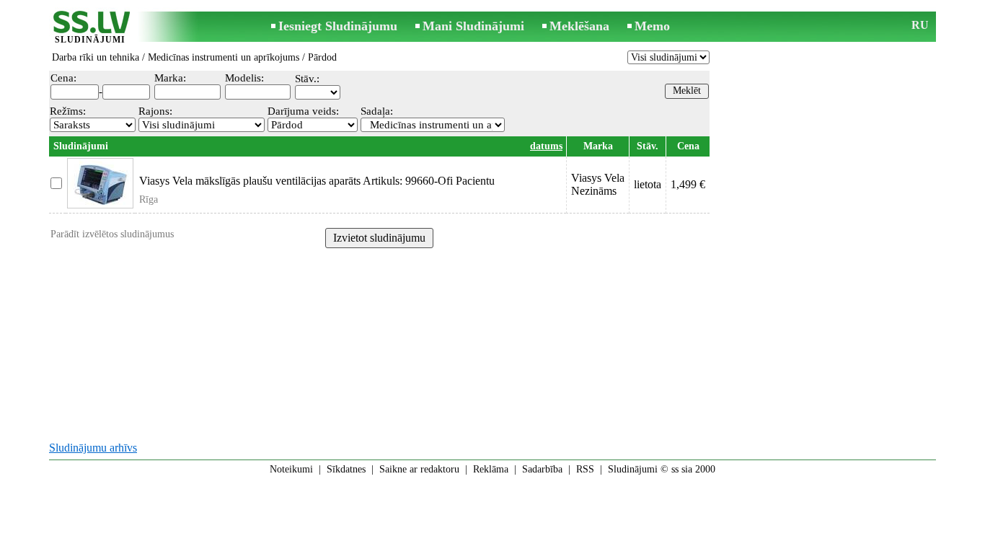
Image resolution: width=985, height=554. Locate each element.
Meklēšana (579, 26)
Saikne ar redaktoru (419, 469)
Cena (688, 146)
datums (546, 146)
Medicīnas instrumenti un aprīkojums (223, 57)
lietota (647, 184)
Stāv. (647, 146)
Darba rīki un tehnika (95, 57)
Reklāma (490, 469)
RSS (585, 469)
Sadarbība (542, 469)
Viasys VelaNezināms (597, 184)
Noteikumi (291, 469)
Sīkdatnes (346, 469)
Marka (598, 146)
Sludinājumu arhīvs (93, 447)
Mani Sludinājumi (473, 26)
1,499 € (688, 184)
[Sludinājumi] (90, 28)
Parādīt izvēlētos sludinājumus (112, 234)
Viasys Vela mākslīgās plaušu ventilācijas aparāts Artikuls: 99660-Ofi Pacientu (317, 181)
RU (920, 25)
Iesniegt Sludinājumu (337, 26)
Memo (652, 26)
